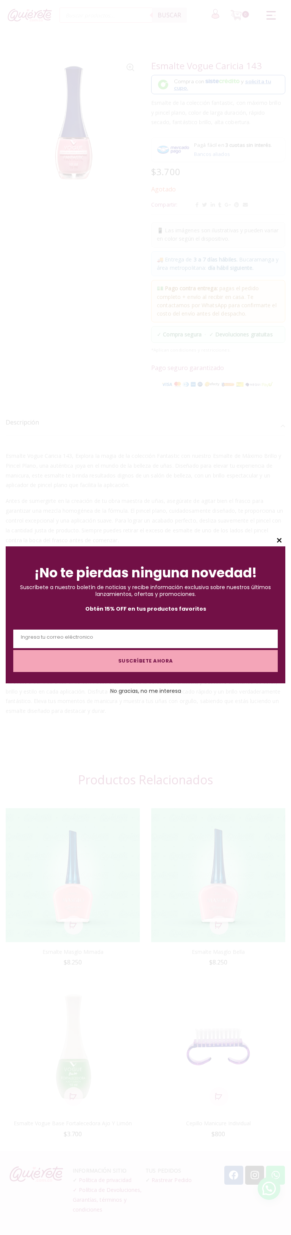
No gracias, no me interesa (145, 691)
